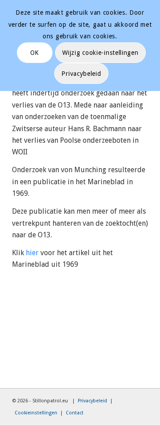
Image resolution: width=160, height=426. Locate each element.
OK (34, 52)
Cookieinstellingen (36, 413)
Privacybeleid (92, 401)
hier (32, 252)
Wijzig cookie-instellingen (100, 52)
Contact (75, 413)
